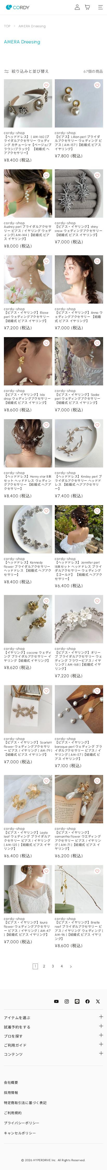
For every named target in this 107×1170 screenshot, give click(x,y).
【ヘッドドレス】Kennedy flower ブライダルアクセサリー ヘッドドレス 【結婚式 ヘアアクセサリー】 (27, 569)
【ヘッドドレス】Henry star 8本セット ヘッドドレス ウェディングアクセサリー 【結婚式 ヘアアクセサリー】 (28, 483)
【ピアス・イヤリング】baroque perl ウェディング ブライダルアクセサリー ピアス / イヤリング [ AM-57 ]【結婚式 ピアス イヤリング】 (78, 750)
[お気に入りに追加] (46, 85)
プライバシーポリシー (21, 1123)
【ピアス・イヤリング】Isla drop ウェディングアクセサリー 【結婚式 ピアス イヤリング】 (27, 399)
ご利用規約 (13, 1113)
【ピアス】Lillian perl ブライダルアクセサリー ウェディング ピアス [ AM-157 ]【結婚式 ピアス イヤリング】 (78, 143)
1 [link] (35, 966)
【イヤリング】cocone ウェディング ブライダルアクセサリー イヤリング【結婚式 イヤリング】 (28, 657)
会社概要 (11, 1083)
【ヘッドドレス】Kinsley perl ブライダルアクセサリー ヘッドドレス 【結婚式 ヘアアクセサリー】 (78, 483)
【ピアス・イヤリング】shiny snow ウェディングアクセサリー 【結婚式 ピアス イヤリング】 (78, 231)
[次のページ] (70, 967)
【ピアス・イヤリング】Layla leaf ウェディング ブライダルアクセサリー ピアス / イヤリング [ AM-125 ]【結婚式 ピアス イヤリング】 (27, 841)
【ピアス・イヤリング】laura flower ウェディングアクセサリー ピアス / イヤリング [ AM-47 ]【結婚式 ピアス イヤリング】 (27, 929)
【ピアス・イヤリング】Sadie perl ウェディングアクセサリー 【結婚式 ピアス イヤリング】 (77, 399)
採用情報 (11, 1093)
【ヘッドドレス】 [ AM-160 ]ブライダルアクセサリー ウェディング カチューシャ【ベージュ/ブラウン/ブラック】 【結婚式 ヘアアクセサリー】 (28, 145)
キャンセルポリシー (20, 1133)
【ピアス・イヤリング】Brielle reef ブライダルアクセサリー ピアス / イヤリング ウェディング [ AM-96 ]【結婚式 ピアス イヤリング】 (79, 930)
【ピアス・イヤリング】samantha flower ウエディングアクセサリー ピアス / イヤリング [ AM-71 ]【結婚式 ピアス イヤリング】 (78, 841)
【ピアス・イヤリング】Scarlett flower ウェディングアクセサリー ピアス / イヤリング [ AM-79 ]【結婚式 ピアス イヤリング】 (28, 749)
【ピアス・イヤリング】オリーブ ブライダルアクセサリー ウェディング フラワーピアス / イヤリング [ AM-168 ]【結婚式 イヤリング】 (78, 661)
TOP (7, 26)
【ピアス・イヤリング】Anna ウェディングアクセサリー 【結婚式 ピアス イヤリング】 (79, 317)
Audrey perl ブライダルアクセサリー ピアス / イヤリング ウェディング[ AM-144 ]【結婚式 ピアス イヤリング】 (28, 233)
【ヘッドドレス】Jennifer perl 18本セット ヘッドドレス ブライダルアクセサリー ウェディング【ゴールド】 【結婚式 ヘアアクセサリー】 (78, 570)
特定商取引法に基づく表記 (25, 1103)
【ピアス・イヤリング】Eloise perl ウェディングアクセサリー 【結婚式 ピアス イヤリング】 (26, 317)
